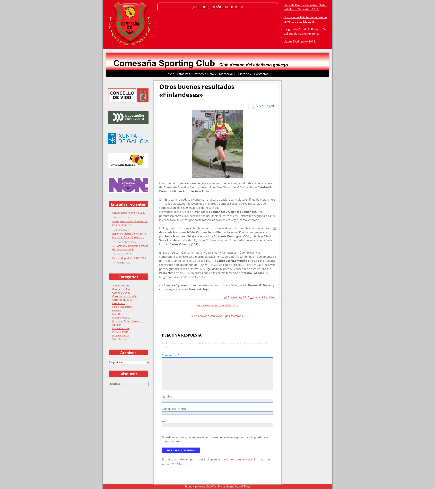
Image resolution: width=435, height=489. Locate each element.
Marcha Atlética (121, 317)
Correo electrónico (174, 409)
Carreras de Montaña (124, 296)
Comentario (170, 355)
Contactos (261, 74)
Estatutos (183, 74)
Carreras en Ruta (122, 299)
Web (165, 421)
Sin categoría (119, 339)
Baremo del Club (121, 289)
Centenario (118, 303)
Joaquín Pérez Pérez (264, 297)
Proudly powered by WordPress (205, 486)
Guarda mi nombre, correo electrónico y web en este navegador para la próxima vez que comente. (216, 439)
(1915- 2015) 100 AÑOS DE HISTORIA (217, 7)
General (116, 310)
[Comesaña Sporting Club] (130, 24)
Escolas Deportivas (123, 306)
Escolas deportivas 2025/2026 (129, 258)
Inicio (171, 74)
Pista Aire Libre (120, 328)
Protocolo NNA (203, 74)
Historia (243, 74)
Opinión (116, 324)
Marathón (118, 314)
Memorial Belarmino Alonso (128, 321)
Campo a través (121, 292)
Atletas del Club (121, 285)
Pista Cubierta (120, 331)
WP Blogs (245, 486)
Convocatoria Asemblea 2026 (128, 212)
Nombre (167, 396)
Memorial (226, 74)
